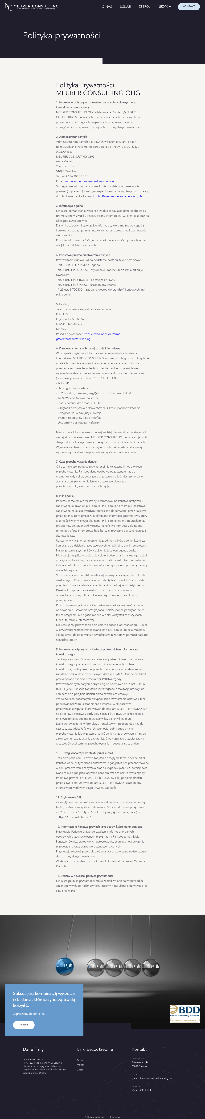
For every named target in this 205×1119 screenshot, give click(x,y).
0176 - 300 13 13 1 (141, 1090)
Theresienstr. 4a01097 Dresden (140, 1064)
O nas (80, 1060)
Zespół (80, 1070)
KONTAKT (189, 6)
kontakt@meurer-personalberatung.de (89, 181)
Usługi (80, 1065)
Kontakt (24, 1025)
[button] (165, 7)
